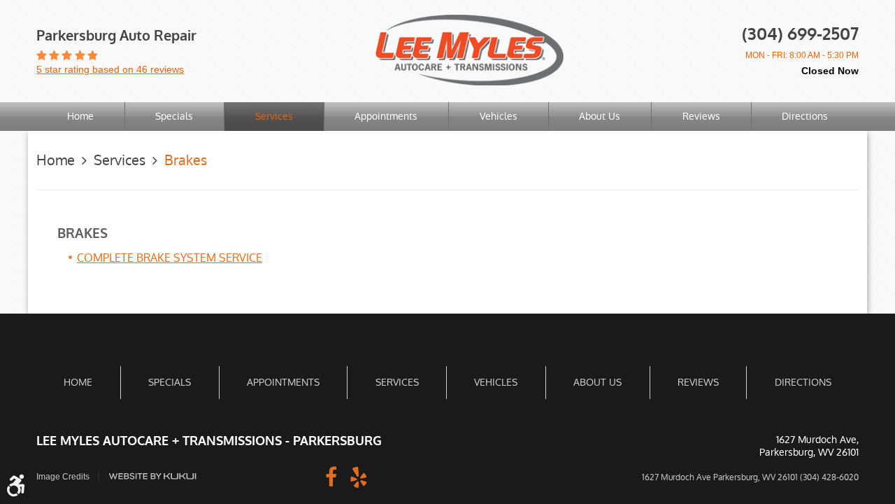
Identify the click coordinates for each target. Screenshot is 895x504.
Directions (805, 116)
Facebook (330, 475)
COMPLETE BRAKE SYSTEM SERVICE (169, 258)
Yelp (358, 475)
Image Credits (63, 477)
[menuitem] (80, 116)
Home (80, 116)
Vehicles (498, 116)
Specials (174, 116)
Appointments (386, 116)
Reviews (701, 116)
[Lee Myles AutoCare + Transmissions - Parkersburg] (469, 50)
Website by (152, 476)
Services (274, 116)
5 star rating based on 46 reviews (110, 69)
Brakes (185, 160)
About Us (599, 116)
